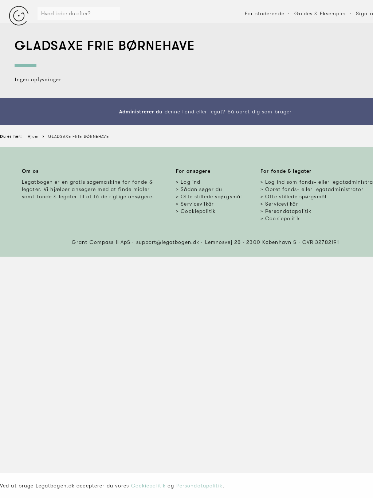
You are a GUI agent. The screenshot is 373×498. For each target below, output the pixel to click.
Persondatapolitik (199, 486)
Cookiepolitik (148, 486)
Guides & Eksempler (320, 13)
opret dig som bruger (264, 111)
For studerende (264, 13)
